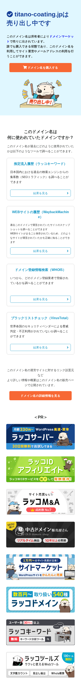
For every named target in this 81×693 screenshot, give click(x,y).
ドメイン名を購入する (43, 67)
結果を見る (40, 193)
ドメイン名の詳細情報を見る (40, 395)
